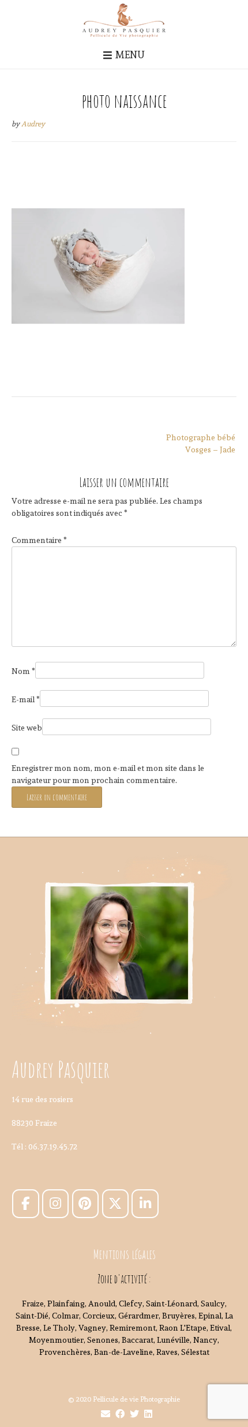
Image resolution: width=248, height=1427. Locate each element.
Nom (23, 671)
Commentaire (39, 540)
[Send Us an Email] (105, 1414)
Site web (27, 727)
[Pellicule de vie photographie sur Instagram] (55, 1203)
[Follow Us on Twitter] (134, 1414)
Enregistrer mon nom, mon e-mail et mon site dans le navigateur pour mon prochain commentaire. (108, 774)
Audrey (33, 123)
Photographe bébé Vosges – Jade (200, 443)
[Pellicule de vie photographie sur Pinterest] (85, 1203)
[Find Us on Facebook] (120, 1414)
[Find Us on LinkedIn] (148, 1414)
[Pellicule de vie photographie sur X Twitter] (115, 1203)
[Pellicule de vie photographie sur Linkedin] (144, 1203)
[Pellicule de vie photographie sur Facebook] (25, 1203)
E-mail (26, 699)
